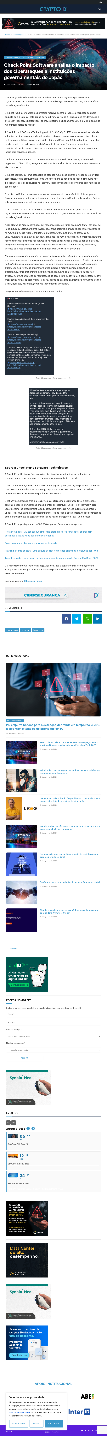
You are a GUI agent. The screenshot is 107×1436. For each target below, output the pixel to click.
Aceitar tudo (54, 1424)
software (25, 630)
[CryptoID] (53, 9)
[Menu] (8, 9)
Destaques (28, 57)
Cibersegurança (12, 57)
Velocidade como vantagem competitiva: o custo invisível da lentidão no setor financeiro (70, 771)
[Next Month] (33, 1128)
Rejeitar (36, 1424)
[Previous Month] (28, 1128)
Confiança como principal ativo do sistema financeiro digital (70, 882)
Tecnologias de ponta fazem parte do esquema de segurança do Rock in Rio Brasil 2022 (52, 558)
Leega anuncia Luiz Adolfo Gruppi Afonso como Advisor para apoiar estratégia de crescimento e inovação (70, 799)
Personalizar (18, 1424)
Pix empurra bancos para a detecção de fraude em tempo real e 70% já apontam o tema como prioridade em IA (53, 726)
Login (99, 2)
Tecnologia (38, 630)
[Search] (99, 9)
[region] (36, 1411)
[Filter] (13, 1122)
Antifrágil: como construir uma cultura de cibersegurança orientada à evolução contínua (51, 550)
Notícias (41, 57)
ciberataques (12, 630)
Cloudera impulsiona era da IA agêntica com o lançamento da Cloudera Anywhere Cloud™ (69, 911)
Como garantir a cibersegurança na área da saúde (31, 543)
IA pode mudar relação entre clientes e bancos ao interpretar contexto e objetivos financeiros (70, 827)
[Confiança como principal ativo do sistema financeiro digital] (21, 892)
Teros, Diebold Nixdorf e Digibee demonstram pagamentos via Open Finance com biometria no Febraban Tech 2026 (69, 743)
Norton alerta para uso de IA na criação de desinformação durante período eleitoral (69, 855)
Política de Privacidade (19, 1412)
